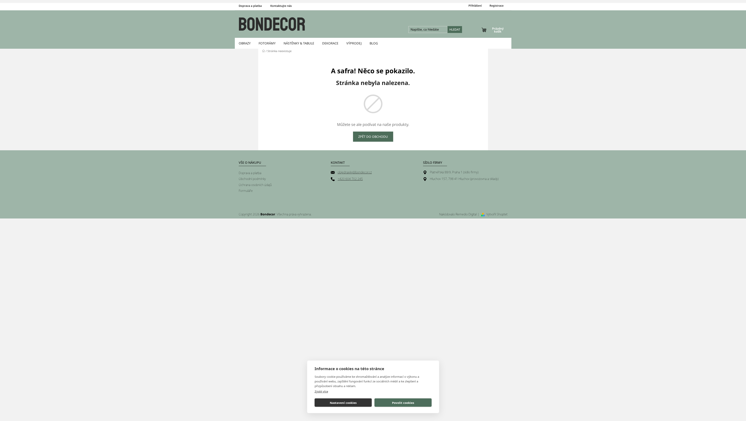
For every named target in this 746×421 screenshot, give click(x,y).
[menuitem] (245, 43)
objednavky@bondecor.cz (355, 172)
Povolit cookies (403, 403)
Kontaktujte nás (281, 6)
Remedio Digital (466, 214)
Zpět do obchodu (373, 136)
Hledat (454, 29)
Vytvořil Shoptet (496, 214)
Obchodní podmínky (252, 179)
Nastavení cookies (343, 403)
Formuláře (246, 190)
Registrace (497, 5)
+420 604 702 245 (350, 179)
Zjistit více (321, 391)
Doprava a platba (250, 6)
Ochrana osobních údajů (255, 185)
